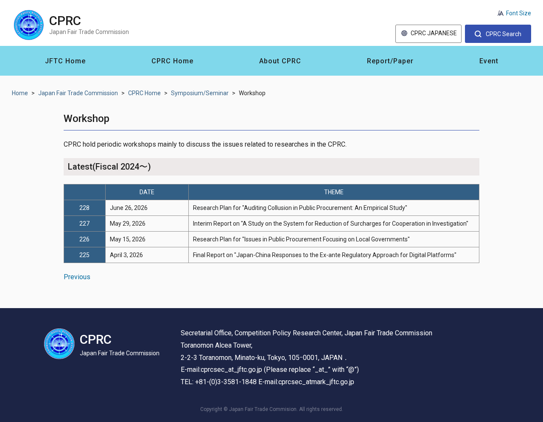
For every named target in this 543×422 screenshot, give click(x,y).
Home (20, 93)
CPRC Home (144, 93)
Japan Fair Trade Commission (78, 93)
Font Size (518, 13)
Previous (77, 277)
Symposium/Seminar (200, 93)
